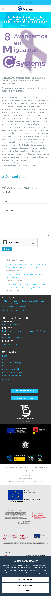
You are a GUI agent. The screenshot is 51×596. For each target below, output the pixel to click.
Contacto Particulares (11, 376)
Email (4, 201)
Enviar (7, 249)
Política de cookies (32, 573)
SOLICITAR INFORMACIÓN (24, 398)
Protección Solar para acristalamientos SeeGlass (23, 331)
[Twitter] (4, 318)
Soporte (5, 379)
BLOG (4, 356)
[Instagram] (27, 318)
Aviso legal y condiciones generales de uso (25, 481)
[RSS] (12, 318)
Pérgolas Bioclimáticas (12, 338)
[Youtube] (16, 318)
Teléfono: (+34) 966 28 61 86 (15, 310)
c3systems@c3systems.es (13, 307)
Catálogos (6, 359)
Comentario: (8, 210)
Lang (25, 2)
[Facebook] (8, 318)
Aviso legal (44, 573)
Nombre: (6, 192)
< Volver (25, 26)
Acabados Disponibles (12, 369)
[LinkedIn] (19, 318)
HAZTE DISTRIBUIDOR (24, 391)
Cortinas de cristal (10, 325)
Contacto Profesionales (12, 372)
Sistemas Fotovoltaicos (12, 344)
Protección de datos (25, 475)
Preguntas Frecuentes (11, 366)
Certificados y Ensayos (12, 363)
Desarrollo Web (25, 471)
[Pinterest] (23, 318)
